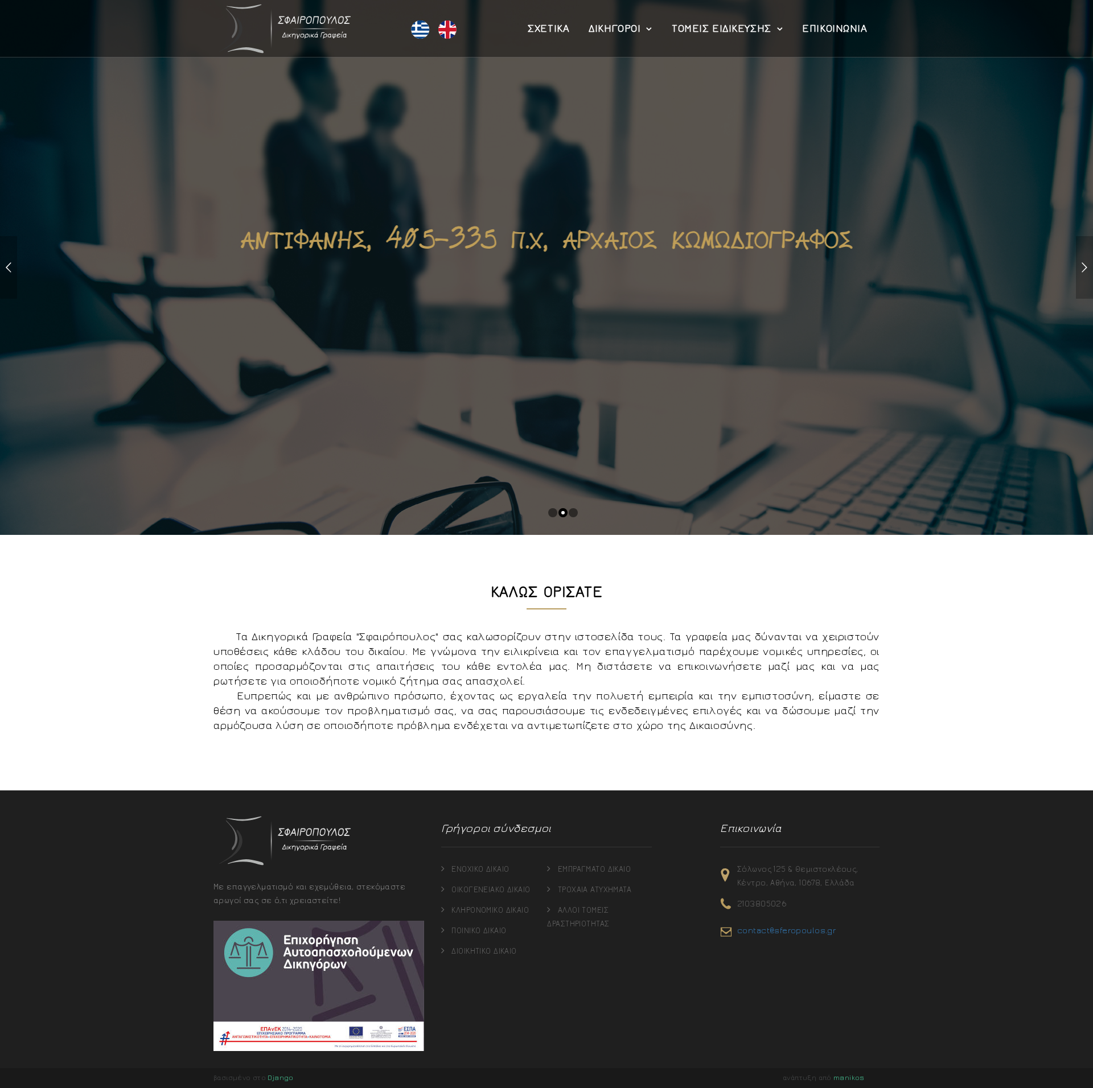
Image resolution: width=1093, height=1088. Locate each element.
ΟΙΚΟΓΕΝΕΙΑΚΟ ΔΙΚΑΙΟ (490, 890)
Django (280, 1078)
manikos (849, 1078)
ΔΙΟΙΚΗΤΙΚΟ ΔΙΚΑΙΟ (483, 951)
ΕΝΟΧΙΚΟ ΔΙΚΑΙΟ (480, 869)
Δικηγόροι (614, 28)
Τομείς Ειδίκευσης (721, 28)
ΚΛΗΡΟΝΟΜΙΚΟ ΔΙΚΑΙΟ (490, 910)
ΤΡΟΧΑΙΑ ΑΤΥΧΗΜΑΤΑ (594, 890)
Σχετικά (548, 28)
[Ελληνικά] (420, 29)
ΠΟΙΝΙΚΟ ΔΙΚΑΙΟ (478, 931)
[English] (447, 29)
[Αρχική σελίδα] (284, 28)
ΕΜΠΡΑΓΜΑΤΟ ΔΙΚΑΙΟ (594, 869)
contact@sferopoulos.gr (786, 931)
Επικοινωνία (834, 28)
